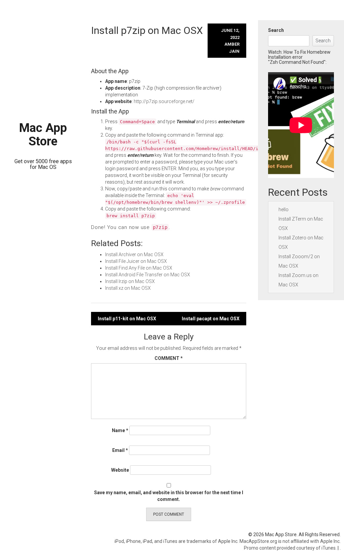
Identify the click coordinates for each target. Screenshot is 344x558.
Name (120, 430)
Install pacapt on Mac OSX (211, 318)
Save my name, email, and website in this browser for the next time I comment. (168, 496)
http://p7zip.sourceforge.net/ (164, 101)
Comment (169, 358)
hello (283, 209)
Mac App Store (43, 134)
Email (120, 450)
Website (120, 470)
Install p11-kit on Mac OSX (127, 318)
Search (276, 30)
